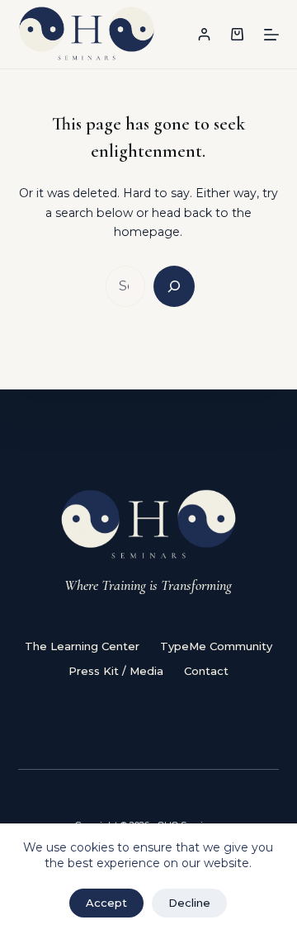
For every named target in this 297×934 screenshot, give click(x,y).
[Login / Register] (204, 34)
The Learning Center (82, 646)
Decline (189, 902)
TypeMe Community (216, 646)
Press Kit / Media (115, 670)
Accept (106, 902)
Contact (206, 670)
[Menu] (271, 34)
